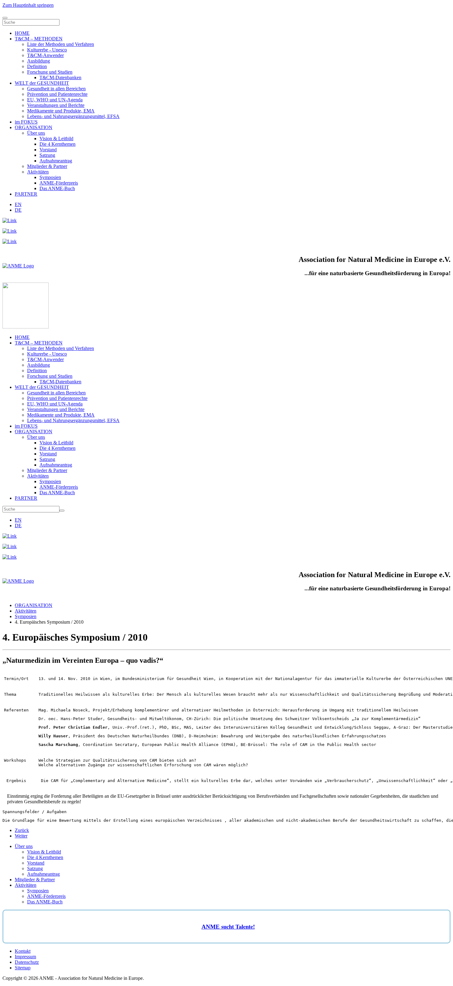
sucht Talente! (237, 926)
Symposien (50, 177)
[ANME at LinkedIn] (9, 220)
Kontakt (23, 951)
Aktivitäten (38, 171)
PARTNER (26, 194)
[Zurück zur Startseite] (25, 326)
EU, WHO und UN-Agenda (55, 99)
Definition (37, 66)
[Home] (18, 265)
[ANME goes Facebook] (9, 241)
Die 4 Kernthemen (57, 144)
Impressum (25, 956)
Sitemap (23, 967)
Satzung (47, 155)
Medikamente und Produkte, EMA (61, 110)
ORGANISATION (33, 127)
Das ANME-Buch (57, 188)
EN (18, 204)
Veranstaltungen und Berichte (55, 105)
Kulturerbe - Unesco (47, 49)
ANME (211, 926)
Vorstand (48, 149)
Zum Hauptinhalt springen (28, 5)
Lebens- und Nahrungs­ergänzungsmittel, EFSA (73, 116)
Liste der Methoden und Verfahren (60, 44)
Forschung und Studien (49, 72)
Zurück (22, 830)
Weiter (21, 835)
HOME (22, 33)
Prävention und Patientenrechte (57, 94)
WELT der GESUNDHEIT (42, 83)
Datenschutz (27, 962)
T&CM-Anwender (45, 55)
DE (18, 210)
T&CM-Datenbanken (60, 77)
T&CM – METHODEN (39, 38)
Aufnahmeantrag (55, 160)
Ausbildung (38, 60)
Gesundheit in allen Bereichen (56, 88)
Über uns (36, 133)
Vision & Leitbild (56, 138)
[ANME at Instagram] (9, 231)
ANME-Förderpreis (58, 182)
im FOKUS (26, 121)
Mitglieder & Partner (47, 166)
